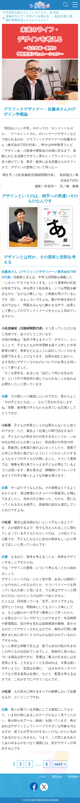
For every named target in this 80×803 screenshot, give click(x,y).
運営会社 (57, 776)
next (58, 764)
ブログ (42, 776)
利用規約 (73, 776)
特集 (56, 12)
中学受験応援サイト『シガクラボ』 (26, 12)
